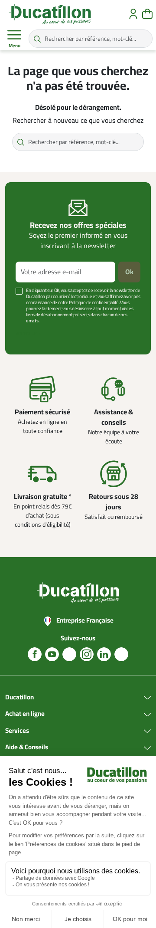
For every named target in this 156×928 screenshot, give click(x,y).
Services (17, 731)
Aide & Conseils (26, 747)
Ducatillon (19, 697)
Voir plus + (28, 334)
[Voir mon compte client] (133, 14)
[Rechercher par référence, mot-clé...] (37, 39)
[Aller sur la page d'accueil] (49, 13)
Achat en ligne (25, 714)
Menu (14, 45)
